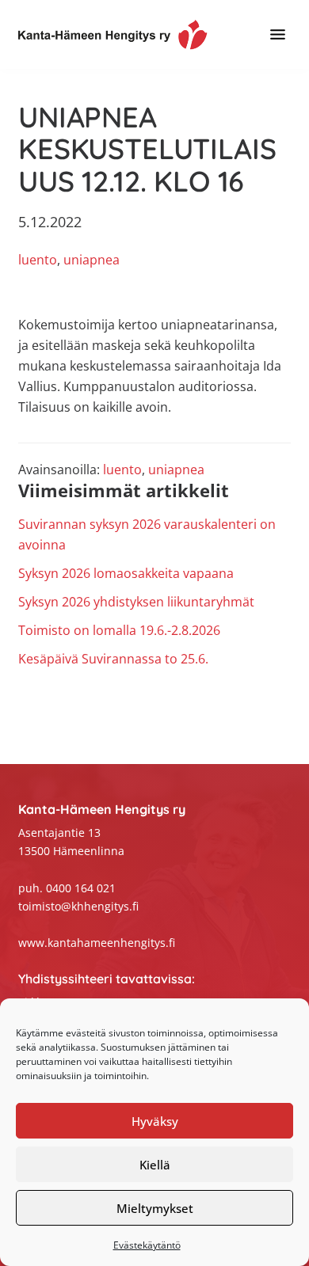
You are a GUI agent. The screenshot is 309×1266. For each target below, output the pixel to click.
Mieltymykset (154, 1208)
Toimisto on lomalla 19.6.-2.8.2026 (119, 630)
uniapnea (91, 259)
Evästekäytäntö (147, 1245)
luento (37, 259)
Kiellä (154, 1165)
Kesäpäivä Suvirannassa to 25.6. (113, 658)
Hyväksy (155, 1121)
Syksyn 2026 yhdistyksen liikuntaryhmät (136, 601)
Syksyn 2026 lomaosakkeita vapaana (126, 573)
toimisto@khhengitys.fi (78, 906)
